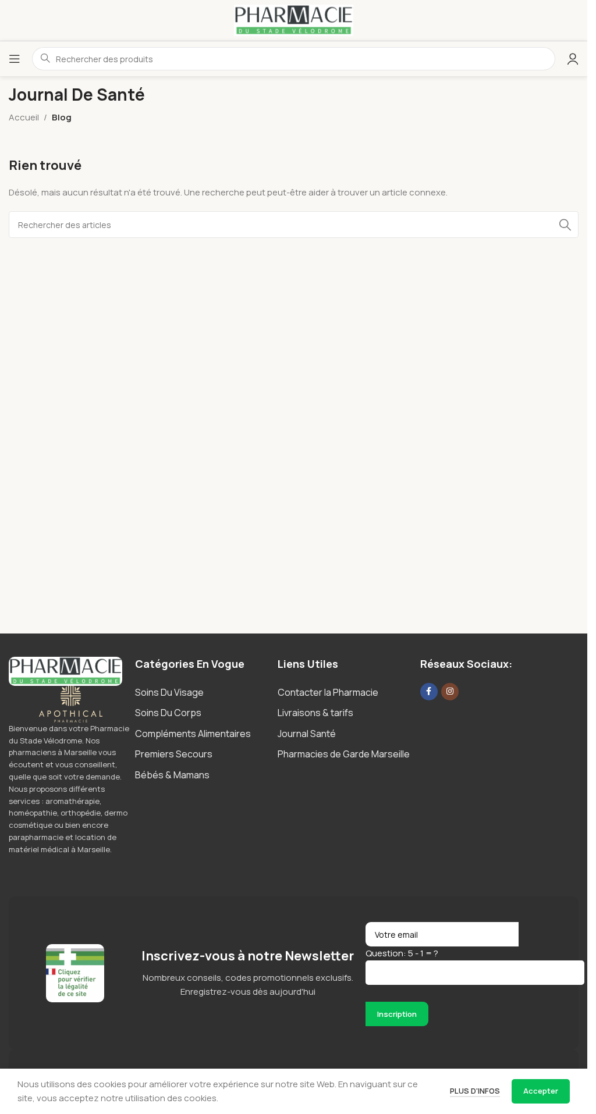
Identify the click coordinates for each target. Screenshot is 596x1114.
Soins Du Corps (168, 712)
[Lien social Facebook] (429, 691)
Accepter (540, 1090)
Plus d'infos (475, 1090)
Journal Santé (307, 733)
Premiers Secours (173, 754)
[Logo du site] (294, 19)
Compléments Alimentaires (193, 733)
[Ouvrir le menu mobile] (14, 58)
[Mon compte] (572, 58)
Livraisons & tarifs (315, 712)
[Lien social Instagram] (450, 691)
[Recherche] (565, 224)
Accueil (24, 117)
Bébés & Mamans (172, 774)
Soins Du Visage (169, 692)
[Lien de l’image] (65, 670)
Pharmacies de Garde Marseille (344, 754)
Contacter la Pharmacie (328, 692)
